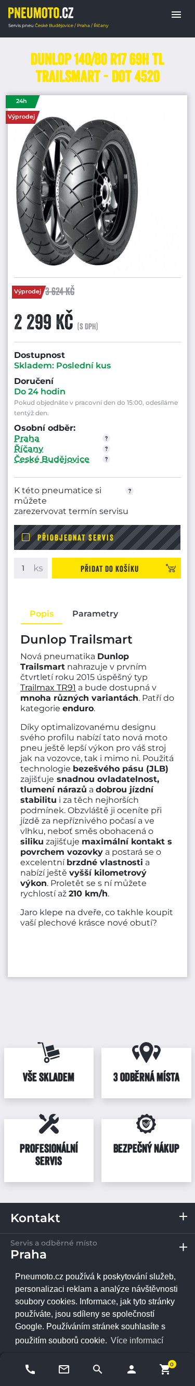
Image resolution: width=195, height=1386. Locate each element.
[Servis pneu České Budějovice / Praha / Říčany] (40, 12)
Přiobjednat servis (75, 537)
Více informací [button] (137, 1340)
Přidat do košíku (110, 568)
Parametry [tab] (95, 614)
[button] (176, 14)
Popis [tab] (42, 614)
